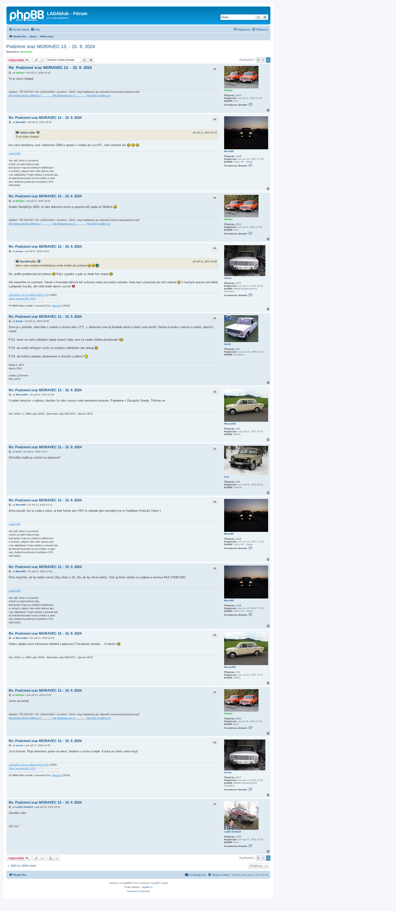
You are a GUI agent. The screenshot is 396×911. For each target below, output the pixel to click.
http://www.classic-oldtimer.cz (25, 95)
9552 (238, 95)
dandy (227, 344)
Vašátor (228, 90)
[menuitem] (35, 29)
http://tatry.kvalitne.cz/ (98, 95)
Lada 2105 (14, 153)
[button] (258, 60)
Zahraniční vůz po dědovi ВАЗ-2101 (29, 295)
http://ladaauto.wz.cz (63, 95)
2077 (238, 283)
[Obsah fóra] (27, 15)
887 (238, 349)
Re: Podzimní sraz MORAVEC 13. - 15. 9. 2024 (50, 67)
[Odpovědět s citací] (215, 68)
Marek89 (229, 151)
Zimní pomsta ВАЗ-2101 (22, 298)
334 (238, 428)
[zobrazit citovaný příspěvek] (38, 133)
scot (226, 477)
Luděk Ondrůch (232, 831)
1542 (238, 836)
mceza (227, 278)
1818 (238, 156)
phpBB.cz (147, 887)
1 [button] (263, 60)
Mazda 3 (57, 305)
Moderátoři (26, 51)
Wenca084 (230, 423)
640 (238, 482)
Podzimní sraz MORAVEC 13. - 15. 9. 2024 (50, 46)
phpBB (126, 883)
